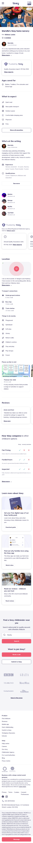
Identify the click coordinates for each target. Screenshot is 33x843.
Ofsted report (11, 230)
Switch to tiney (16, 662)
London (13, 34)
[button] (16, 55)
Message (16, 839)
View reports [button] (8, 72)
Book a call (16, 654)
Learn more (22, 786)
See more (16, 183)
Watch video (9, 565)
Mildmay (7, 34)
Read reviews (10, 601)
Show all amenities (16, 130)
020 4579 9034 (10, 801)
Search (16, 641)
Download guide (11, 527)
